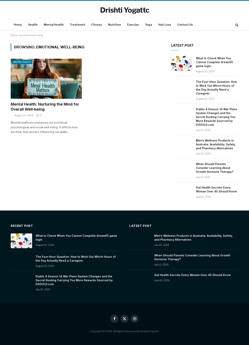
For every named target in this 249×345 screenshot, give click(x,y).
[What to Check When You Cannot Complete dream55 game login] (181, 63)
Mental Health (54, 24)
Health (33, 24)
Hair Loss (164, 24)
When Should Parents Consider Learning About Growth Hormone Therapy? (214, 167)
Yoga (148, 24)
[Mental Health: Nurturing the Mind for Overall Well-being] (46, 79)
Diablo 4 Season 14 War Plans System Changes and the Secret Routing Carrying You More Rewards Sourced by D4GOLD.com (216, 116)
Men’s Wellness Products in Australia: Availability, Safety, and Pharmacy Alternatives (216, 144)
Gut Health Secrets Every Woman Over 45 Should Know (216, 189)
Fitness (96, 24)
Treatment (77, 24)
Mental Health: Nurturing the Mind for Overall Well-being (45, 107)
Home (18, 24)
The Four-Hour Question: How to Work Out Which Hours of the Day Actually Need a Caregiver (216, 87)
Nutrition (114, 24)
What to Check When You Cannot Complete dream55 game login (214, 62)
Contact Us (185, 24)
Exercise (133, 24)
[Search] (236, 24)
